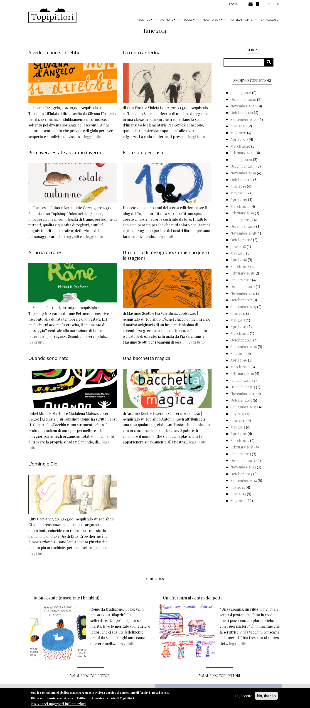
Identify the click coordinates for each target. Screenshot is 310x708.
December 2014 (243, 460)
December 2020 (243, 99)
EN (277, 4)
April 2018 (238, 259)
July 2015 (237, 413)
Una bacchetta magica (146, 358)
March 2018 (239, 266)
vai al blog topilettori (219, 675)
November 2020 (243, 106)
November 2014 (243, 467)
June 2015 (238, 420)
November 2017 (242, 293)
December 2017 (242, 286)
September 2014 (243, 480)
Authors (166, 19)
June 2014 (238, 493)
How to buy (211, 19)
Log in (233, 4)
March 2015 (239, 440)
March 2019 (240, 206)
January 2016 (240, 380)
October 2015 (241, 400)
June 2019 (238, 186)
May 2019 (238, 193)
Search (270, 62)
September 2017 (243, 306)
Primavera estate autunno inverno (65, 152)
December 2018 (242, 226)
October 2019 (241, 179)
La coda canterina (141, 53)
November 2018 (243, 233)
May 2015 (237, 427)
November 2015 (243, 393)
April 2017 (238, 326)
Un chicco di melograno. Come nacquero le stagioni (166, 255)
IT (269, 4)
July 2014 (237, 487)
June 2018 (238, 246)
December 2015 (242, 386)
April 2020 (239, 139)
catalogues (269, 19)
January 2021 (240, 92)
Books (188, 19)
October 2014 (241, 473)
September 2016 (243, 346)
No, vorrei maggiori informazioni (58, 703)
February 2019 (242, 212)
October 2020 (241, 112)
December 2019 (243, 166)
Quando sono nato (48, 358)
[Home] (52, 15)
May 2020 (238, 132)
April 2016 (238, 360)
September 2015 (243, 406)
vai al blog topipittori (90, 675)
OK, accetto (243, 695)
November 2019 (243, 173)
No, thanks (266, 696)
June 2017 (237, 313)
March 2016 (240, 366)
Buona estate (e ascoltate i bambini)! (67, 598)
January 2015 (240, 453)
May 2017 (237, 320)
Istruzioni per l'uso (143, 152)
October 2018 (241, 239)
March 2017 (239, 333)
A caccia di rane (44, 252)
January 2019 (240, 219)
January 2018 (240, 279)
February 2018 (242, 273)
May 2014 (238, 500)
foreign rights (241, 19)
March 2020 (240, 146)
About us (143, 19)
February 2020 (242, 152)
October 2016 (241, 340)
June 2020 (238, 126)
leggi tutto (92, 136)
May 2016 (238, 353)
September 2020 (244, 119)
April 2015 (238, 433)
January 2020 (241, 159)
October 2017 (241, 299)
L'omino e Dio (42, 464)
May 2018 (237, 253)
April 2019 (238, 199)
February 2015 (241, 447)
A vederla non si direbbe (54, 53)
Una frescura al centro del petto (193, 598)
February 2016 (242, 373)
